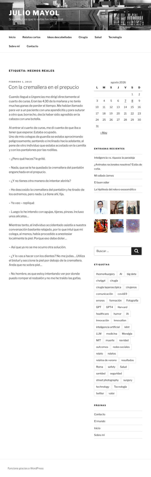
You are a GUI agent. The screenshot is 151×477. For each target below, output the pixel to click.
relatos (112, 353)
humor (117, 313)
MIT (98, 340)
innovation (120, 320)
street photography (107, 380)
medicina (111, 333)
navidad (124, 340)
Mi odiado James (104, 175)
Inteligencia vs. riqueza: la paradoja (114, 157)
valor (112, 393)
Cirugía (83, 37)
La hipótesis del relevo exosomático (115, 189)
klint (126, 327)
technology (102, 386)
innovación (102, 320)
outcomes (102, 346)
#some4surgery (105, 273)
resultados (127, 360)
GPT (98, 307)
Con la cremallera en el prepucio (43, 87)
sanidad (100, 373)
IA (127, 313)
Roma (99, 366)
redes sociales (121, 346)
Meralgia (127, 333)
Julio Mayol (34, 13)
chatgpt (100, 280)
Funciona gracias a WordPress (25, 468)
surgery (127, 380)
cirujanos (131, 287)
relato (99, 353)
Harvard (122, 307)
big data (131, 273)
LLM (98, 333)
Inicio (12, 37)
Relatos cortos (31, 37)
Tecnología (115, 37)
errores (100, 300)
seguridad (116, 373)
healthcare (102, 313)
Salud (98, 37)
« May (103, 132)
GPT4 (109, 307)
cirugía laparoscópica (108, 287)
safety (111, 366)
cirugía (114, 280)
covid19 (122, 293)
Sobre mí (14, 46)
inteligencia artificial (108, 327)
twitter (100, 393)
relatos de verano (106, 360)
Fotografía (132, 300)
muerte (110, 340)
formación (115, 300)
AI (121, 273)
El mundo (99, 421)
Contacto (32, 46)
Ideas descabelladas (59, 37)
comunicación (104, 293)
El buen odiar (101, 182)
